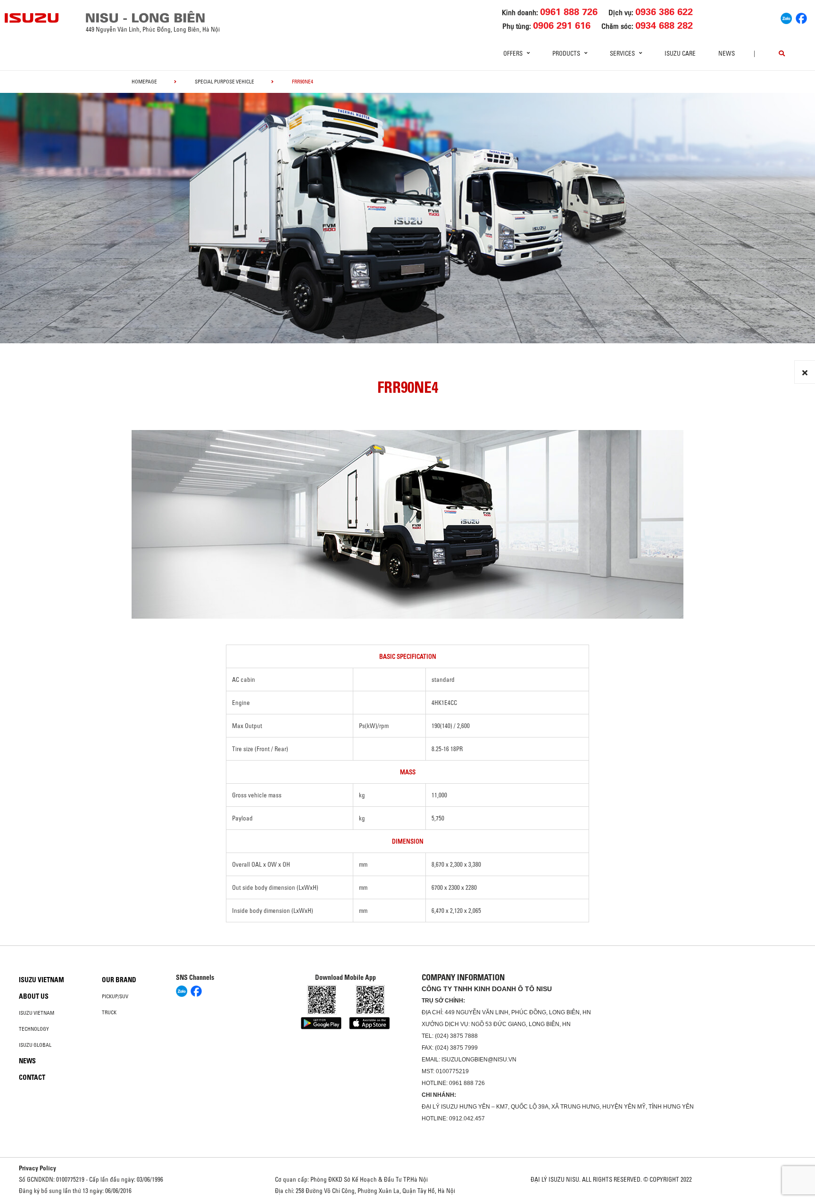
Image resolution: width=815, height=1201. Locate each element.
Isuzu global (35, 1045)
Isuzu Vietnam (41, 980)
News (726, 53)
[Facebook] (801, 17)
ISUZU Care (680, 53)
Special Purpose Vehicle (224, 81)
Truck (109, 1012)
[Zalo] (786, 17)
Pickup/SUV (115, 996)
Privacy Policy (37, 1168)
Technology (34, 1029)
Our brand (119, 980)
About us (34, 996)
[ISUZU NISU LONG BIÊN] (32, 18)
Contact (32, 1077)
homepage (144, 81)
